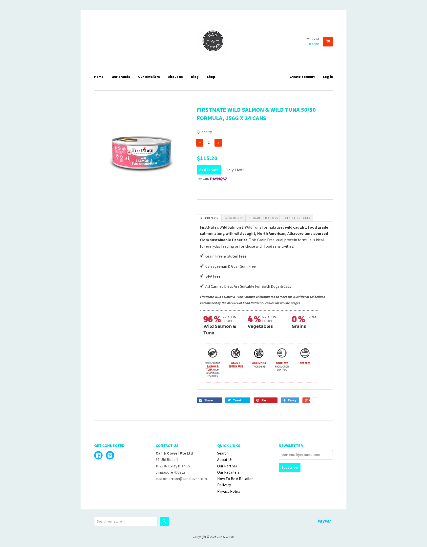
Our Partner (227, 465)
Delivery (224, 484)
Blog (195, 76)
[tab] (209, 218)
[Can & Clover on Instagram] (110, 455)
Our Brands (121, 76)
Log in (328, 76)
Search (223, 453)
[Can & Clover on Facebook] (98, 455)
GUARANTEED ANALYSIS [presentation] (264, 218)
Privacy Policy (228, 491)
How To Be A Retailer (235, 478)
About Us (175, 76)
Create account (302, 76)
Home (99, 76)
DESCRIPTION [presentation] (209, 218)
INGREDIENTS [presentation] (233, 218)
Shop (211, 76)
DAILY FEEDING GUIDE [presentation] (297, 218)
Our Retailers (149, 76)
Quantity (204, 131)
